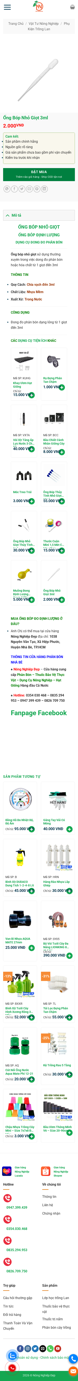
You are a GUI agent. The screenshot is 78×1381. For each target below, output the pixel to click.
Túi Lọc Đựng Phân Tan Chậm (55, 1010)
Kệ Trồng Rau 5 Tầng (57, 1065)
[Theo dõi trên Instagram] (27, 1348)
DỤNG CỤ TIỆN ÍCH (32, 341)
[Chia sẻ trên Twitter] (22, 189)
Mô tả (16, 215)
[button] (7, 7)
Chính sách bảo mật (55, 1358)
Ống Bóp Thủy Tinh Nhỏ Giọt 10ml (52, 494)
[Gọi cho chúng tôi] (50, 1348)
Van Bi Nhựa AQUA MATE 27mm (17, 940)
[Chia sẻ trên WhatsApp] (7, 189)
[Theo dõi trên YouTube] (57, 1348)
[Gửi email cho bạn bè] (29, 189)
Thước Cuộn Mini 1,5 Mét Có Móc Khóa (53, 544)
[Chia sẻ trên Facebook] (14, 189)
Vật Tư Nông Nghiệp (44, 24)
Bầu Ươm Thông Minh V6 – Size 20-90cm (57, 1128)
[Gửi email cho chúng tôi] (42, 1348)
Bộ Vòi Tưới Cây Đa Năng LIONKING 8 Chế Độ (55, 946)
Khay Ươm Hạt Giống (22, 384)
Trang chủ (16, 24)
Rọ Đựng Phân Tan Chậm (52, 380)
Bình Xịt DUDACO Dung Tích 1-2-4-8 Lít (19, 883)
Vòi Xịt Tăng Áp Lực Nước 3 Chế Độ (23, 442)
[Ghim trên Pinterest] (36, 189)
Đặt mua (39, 172)
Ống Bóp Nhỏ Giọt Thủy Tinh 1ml (23, 544)
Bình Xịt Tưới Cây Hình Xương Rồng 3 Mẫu (18, 1011)
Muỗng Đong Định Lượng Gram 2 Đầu (21, 593)
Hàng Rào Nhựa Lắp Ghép (56, 883)
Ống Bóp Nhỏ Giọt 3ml (52, 592)
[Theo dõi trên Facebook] (20, 1348)
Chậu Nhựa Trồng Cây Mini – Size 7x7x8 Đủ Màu (19, 1129)
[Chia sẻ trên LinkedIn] (44, 189)
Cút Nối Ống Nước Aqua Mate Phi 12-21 (19, 1071)
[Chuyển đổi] (7, 215)
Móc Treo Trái (22, 492)
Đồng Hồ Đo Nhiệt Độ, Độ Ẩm (19, 821)
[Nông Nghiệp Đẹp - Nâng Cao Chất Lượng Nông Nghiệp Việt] (39, 7)
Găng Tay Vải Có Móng (54, 821)
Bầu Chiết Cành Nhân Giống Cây (53, 441)
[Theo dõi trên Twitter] (35, 1348)
